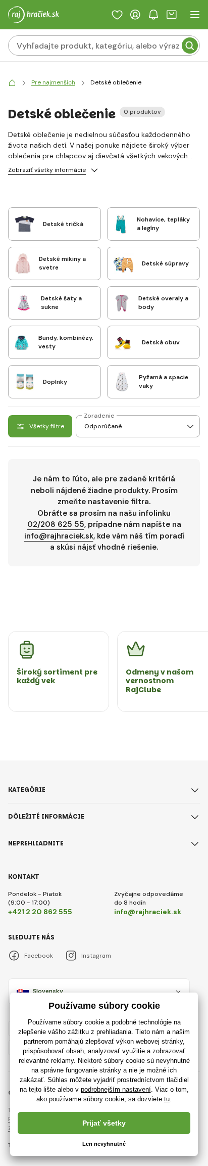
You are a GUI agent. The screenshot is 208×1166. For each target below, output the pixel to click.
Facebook (38, 956)
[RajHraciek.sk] (12, 82)
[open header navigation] (195, 14)
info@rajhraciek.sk (58, 536)
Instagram (96, 956)
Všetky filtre (46, 426)
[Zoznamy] (117, 14)
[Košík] (172, 14)
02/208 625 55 (55, 524)
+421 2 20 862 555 (40, 911)
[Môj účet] (135, 14)
